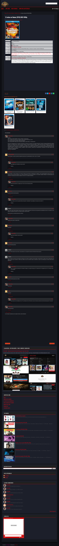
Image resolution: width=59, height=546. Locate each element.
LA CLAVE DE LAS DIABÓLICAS (9, 401)
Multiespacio (14, 8)
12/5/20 (53, 225)
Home (2, 9)
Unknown (10, 171)
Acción (10, 13)
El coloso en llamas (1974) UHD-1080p (16, 17)
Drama (19, 13)
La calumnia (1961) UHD (19, 436)
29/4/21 (52, 266)
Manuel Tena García (9, 494)
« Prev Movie (7, 343)
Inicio (5, 397)
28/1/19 (53, 154)
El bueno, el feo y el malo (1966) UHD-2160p (23, 442)
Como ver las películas (24, 8)
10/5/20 (53, 218)
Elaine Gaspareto (53, 511)
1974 (7, 13)
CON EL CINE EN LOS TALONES (9, 402)
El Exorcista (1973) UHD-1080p (20, 449)
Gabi (9, 291)
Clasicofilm (10, 135)
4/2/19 (53, 191)
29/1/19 (52, 162)
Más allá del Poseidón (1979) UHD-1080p (22, 456)
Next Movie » (52, 343)
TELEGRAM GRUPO (7, 408)
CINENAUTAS (6, 406)
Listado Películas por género (20, 416)
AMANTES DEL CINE (7, 404)
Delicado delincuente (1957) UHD (21, 422)
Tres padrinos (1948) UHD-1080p (21, 429)
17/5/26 (53, 306)
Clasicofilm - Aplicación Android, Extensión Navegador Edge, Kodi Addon (16, 351)
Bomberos (12, 13)
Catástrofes (16, 13)
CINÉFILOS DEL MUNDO (7, 399)
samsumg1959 (11, 154)
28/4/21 (53, 256)
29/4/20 (53, 208)
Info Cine (8, 8)
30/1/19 (52, 181)
